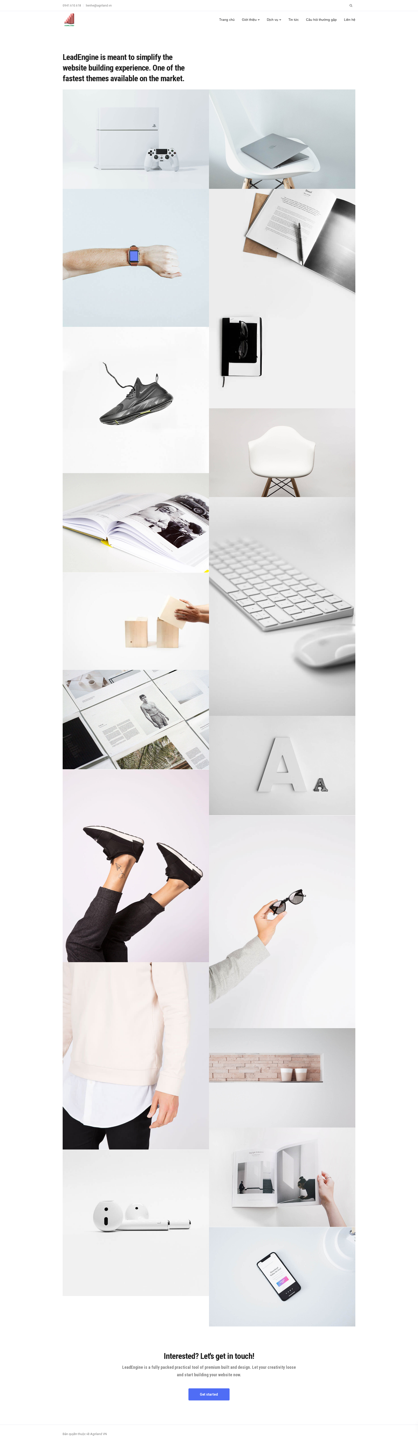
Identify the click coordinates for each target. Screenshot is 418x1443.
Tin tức (293, 20)
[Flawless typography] (282, 765)
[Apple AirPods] (136, 1223)
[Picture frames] (136, 522)
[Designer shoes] (136, 865)
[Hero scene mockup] (136, 719)
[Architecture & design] (282, 1177)
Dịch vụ (272, 20)
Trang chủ (227, 20)
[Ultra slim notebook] (282, 139)
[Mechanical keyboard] (282, 606)
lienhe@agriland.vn (99, 5)
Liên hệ (349, 20)
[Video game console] (136, 139)
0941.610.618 (72, 5)
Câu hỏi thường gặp (321, 20)
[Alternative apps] (282, 1276)
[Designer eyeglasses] (282, 921)
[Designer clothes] (136, 1056)
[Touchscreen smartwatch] (136, 258)
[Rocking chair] (282, 452)
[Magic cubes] (136, 621)
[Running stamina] (136, 400)
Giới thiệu (249, 20)
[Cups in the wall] (282, 1078)
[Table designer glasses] (282, 298)
